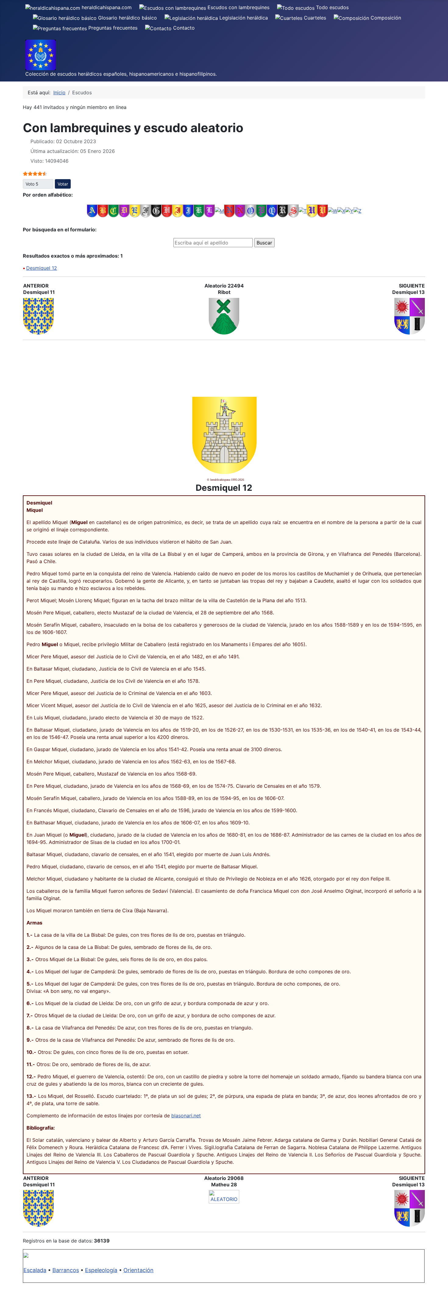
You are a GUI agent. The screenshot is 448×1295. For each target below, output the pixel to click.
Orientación (138, 1270)
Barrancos (65, 1270)
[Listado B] (103, 211)
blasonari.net (186, 1115)
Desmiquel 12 (41, 268)
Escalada (34, 1270)
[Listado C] (113, 211)
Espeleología (101, 1270)
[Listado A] (92, 211)
